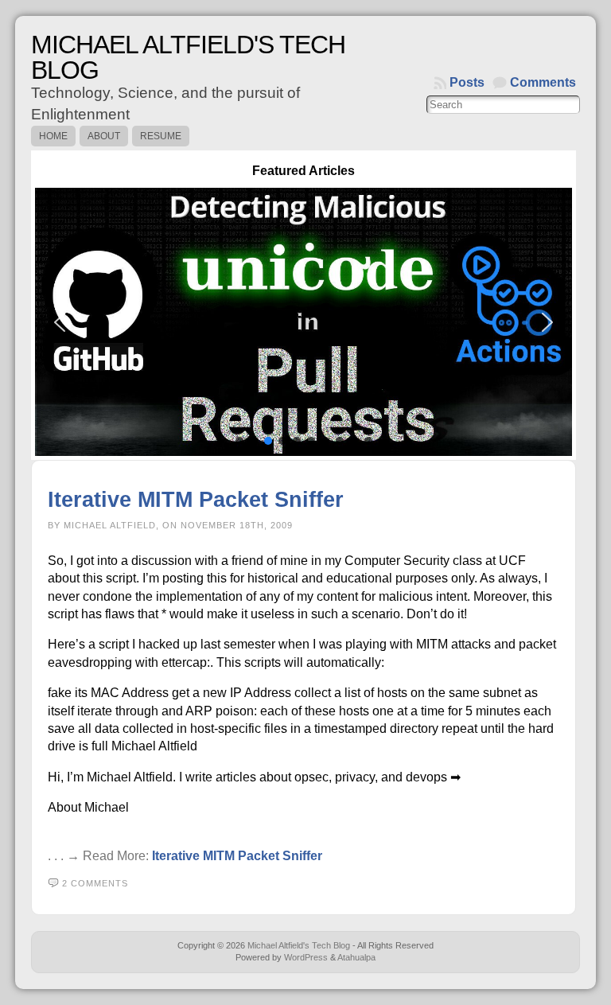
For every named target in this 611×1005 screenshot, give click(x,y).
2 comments (95, 883)
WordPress (306, 957)
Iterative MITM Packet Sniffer (196, 499)
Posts (467, 82)
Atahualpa (356, 957)
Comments (543, 82)
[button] (303, 322)
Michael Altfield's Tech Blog (188, 57)
